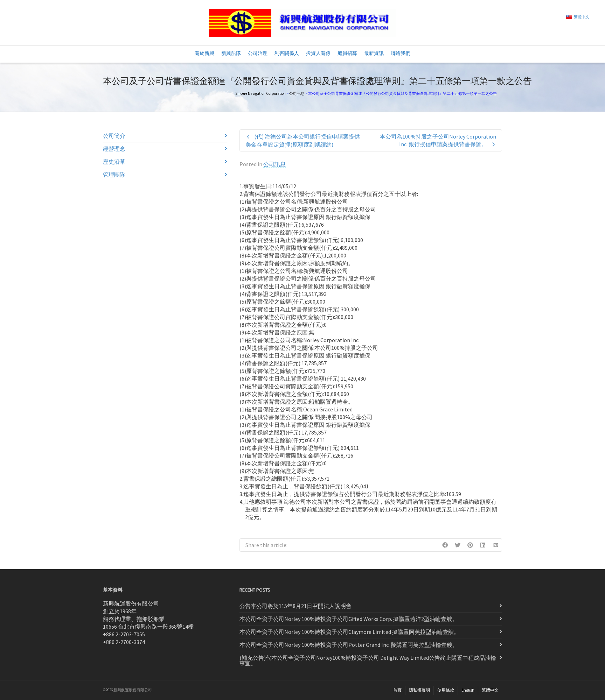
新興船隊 (231, 53)
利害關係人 (286, 53)
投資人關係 (318, 53)
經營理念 (114, 148)
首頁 (397, 690)
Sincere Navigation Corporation (260, 93)
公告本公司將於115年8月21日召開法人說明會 (295, 605)
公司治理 (257, 53)
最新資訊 (374, 53)
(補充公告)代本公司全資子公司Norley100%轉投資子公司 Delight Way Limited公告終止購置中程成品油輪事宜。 (367, 660)
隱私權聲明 (419, 690)
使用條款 (445, 690)
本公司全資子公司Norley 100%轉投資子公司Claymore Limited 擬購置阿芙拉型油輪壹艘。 (349, 631)
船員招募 (347, 53)
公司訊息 (297, 93)
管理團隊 (114, 174)
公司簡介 (114, 135)
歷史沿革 (114, 161)
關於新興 (204, 53)
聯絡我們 (400, 53)
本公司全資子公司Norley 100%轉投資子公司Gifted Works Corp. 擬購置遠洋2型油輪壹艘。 (348, 618)
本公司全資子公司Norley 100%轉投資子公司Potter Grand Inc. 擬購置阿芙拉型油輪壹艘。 (348, 644)
